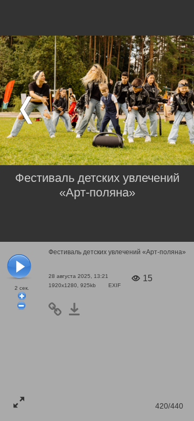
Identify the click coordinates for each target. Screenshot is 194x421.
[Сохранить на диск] (77, 309)
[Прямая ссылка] (58, 309)
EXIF (114, 285)
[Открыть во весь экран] (19, 402)
